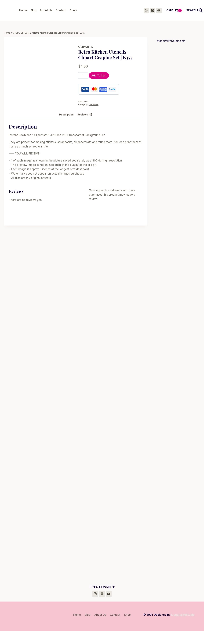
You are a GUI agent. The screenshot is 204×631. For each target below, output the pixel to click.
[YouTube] (159, 10)
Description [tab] (66, 114)
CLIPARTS (85, 46)
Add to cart (98, 75)
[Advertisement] (178, 95)
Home (23, 10)
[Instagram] (152, 10)
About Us (46, 10)
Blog (33, 10)
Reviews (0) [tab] (84, 114)
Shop (73, 10)
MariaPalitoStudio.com (171, 41)
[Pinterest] (146, 10)
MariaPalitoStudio (183, 614)
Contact (60, 10)
